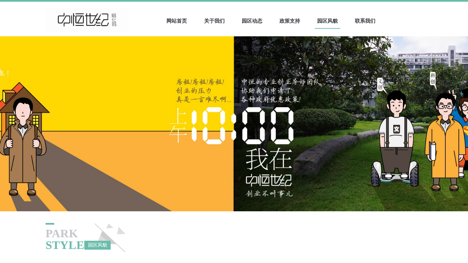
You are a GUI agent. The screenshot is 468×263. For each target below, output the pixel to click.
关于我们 (214, 21)
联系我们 (365, 21)
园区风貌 (327, 21)
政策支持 (290, 21)
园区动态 (252, 21)
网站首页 (177, 21)
